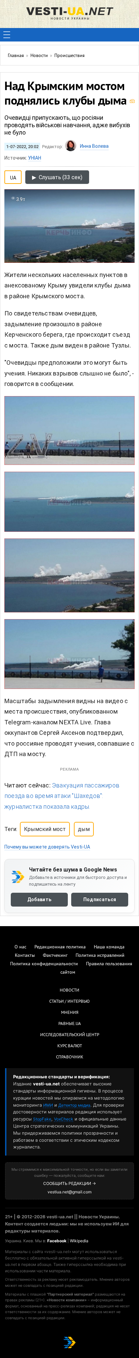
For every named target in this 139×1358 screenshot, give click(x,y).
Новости (69, 990)
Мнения (69, 1013)
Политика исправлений (100, 956)
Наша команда (109, 947)
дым (84, 829)
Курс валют (69, 1046)
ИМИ (48, 1105)
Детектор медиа (74, 1105)
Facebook (56, 1240)
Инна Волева (94, 146)
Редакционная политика (60, 947)
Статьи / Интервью (69, 1001)
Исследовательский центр (69, 1035)
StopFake (42, 1118)
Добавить (39, 900)
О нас (20, 947)
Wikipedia (79, 1240)
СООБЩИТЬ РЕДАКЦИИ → (69, 1183)
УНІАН (34, 158)
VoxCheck (63, 1118)
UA (13, 176)
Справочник (69, 1057)
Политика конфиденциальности (44, 964)
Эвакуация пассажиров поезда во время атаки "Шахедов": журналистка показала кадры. (61, 796)
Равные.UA (69, 1024)
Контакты (25, 956)
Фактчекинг (55, 956)
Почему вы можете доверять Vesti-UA (47, 847)
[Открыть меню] (6, 34)
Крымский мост (45, 829)
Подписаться (99, 900)
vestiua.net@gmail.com (69, 1191)
